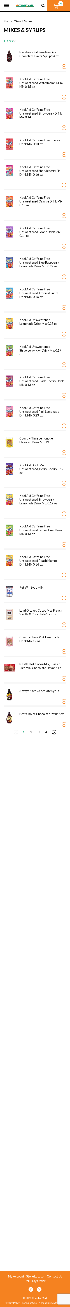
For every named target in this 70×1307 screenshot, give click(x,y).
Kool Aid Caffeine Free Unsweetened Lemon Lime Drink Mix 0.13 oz (40, 530)
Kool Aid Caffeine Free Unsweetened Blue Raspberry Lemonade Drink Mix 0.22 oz (39, 262)
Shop (6, 20)
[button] (64, 66)
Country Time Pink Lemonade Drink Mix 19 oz (39, 639)
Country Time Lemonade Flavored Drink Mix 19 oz (36, 440)
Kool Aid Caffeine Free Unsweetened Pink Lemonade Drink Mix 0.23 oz (39, 411)
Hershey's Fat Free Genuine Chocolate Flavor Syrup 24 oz (39, 54)
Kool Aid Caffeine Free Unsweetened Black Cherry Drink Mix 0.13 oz (41, 381)
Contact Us (54, 1276)
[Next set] (54, 732)
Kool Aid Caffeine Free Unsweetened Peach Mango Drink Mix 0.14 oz (38, 560)
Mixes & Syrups (23, 20)
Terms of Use (29, 1302)
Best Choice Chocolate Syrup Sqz (41, 714)
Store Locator (35, 1276)
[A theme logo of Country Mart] (24, 3)
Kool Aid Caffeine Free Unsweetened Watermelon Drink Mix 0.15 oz (41, 82)
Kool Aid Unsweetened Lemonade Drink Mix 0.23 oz (38, 321)
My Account (16, 1276)
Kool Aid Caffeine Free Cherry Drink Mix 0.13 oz (39, 142)
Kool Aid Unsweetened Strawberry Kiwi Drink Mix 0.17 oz (40, 350)
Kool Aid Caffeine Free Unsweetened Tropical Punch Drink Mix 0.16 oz (39, 293)
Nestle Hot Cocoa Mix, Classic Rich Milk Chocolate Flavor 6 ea (40, 666)
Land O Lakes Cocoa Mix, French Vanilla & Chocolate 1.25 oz (40, 612)
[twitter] (39, 1290)
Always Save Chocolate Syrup (39, 691)
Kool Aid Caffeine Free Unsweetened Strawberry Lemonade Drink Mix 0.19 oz (38, 499)
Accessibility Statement (52, 1302)
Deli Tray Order (35, 1281)
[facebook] (31, 1290)
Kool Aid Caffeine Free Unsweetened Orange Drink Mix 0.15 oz (40, 201)
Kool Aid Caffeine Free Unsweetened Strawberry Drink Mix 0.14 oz (40, 113)
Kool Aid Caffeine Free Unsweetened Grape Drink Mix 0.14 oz (39, 232)
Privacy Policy (12, 1302)
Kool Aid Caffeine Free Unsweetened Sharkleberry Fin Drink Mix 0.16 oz (39, 170)
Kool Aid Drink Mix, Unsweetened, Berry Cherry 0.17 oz (41, 469)
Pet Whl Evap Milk (31, 587)
